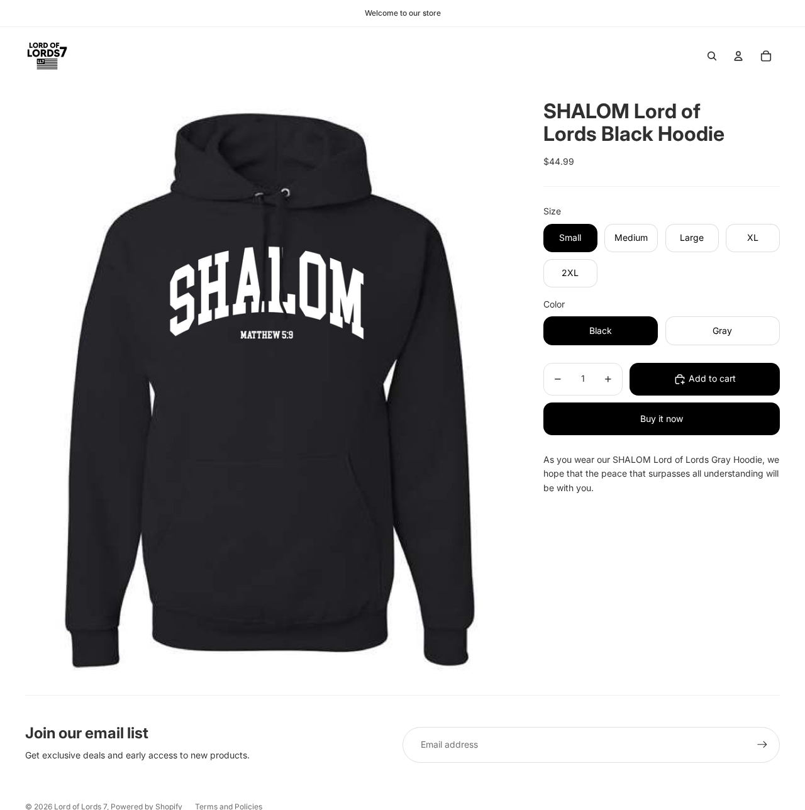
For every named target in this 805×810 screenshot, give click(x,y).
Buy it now (661, 418)
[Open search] (712, 56)
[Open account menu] (738, 56)
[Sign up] (762, 745)
